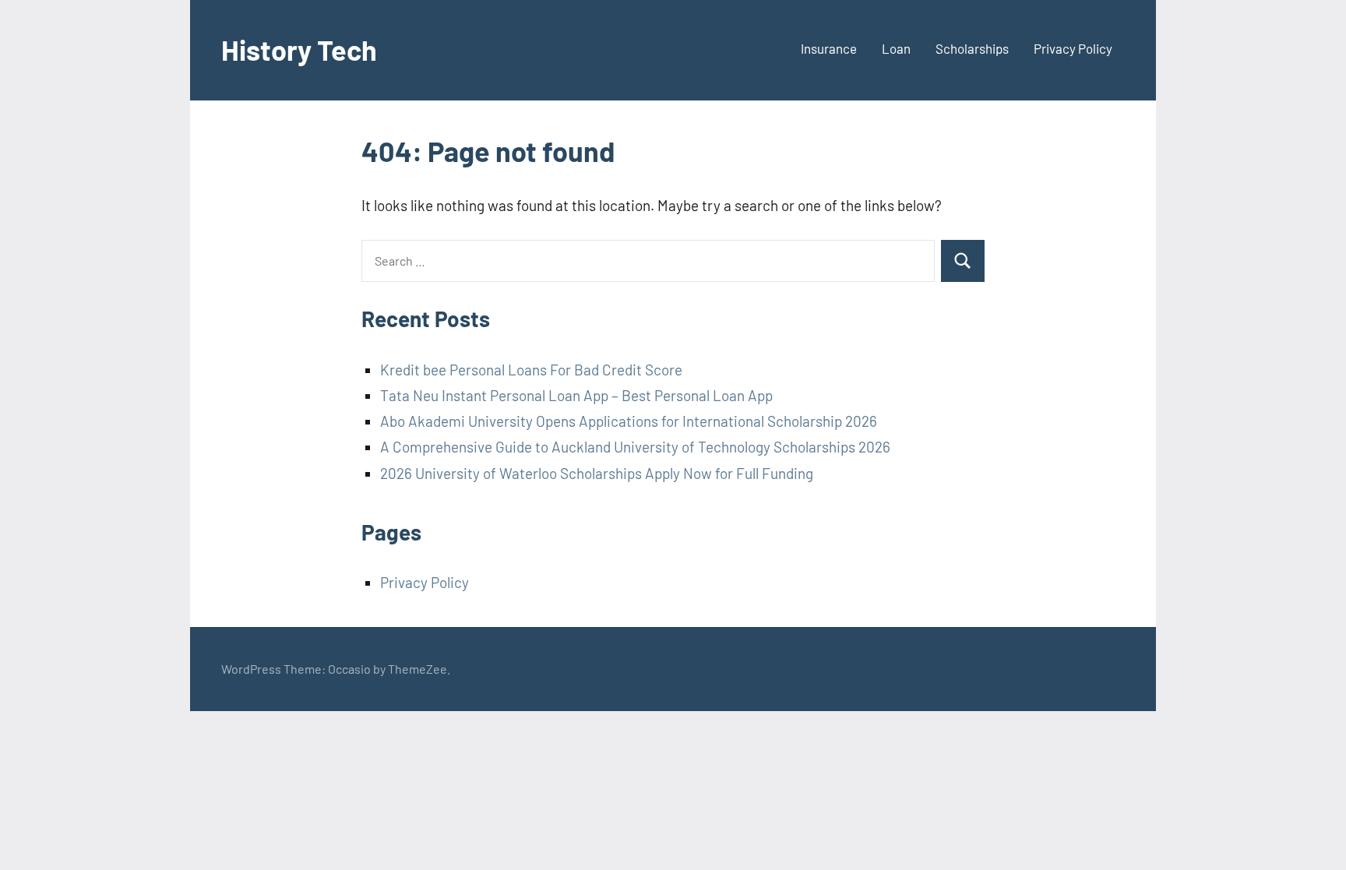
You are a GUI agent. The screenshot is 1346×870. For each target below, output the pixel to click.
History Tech (299, 49)
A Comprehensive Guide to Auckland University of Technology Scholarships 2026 (635, 447)
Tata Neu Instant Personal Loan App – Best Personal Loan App (576, 395)
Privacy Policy (1073, 48)
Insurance (829, 48)
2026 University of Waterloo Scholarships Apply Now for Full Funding (596, 473)
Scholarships (972, 48)
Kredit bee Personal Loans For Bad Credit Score (531, 370)
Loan (896, 48)
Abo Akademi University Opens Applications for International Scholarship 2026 (628, 421)
